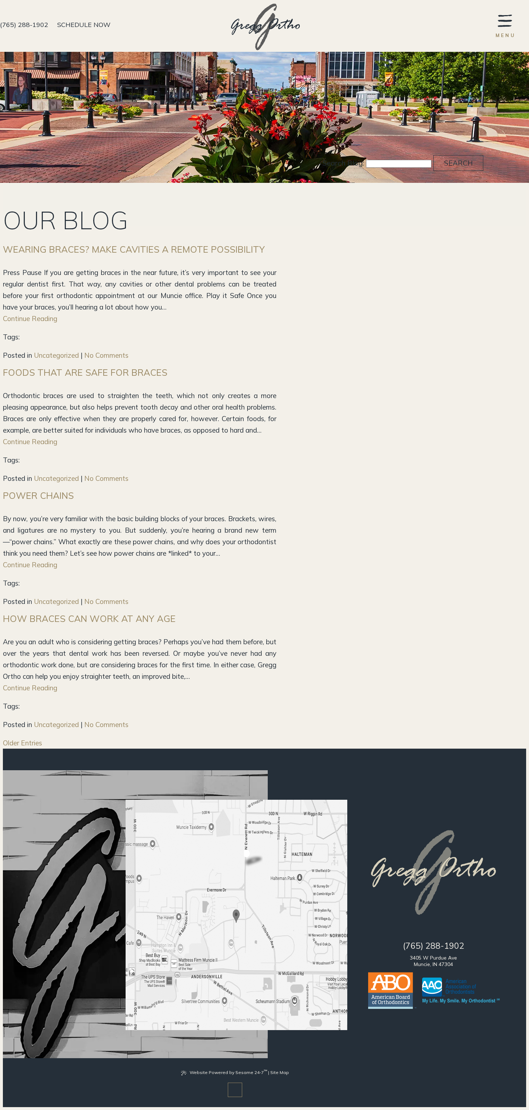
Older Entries (22, 743)
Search (458, 163)
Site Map (279, 1072)
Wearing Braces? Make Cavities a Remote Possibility (134, 249)
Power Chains (38, 495)
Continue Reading (30, 318)
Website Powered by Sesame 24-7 (228, 1072)
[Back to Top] (235, 1090)
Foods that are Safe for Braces (85, 372)
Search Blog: (343, 162)
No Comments (106, 355)
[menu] (505, 25)
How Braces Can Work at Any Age (89, 618)
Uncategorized (56, 355)
